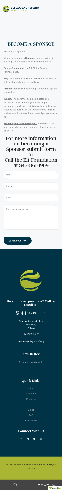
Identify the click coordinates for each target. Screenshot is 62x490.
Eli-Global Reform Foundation (30, 464)
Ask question (19, 240)
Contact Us (31, 420)
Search (15, 485)
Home (31, 388)
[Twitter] (34, 439)
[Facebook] (21, 439)
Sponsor (31, 404)
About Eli (31, 393)
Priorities (31, 398)
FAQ (31, 415)
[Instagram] (28, 439)
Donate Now (47, 485)
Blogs (31, 409)
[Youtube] (41, 439)
